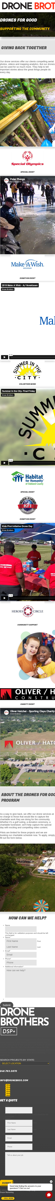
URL (7, 1106)
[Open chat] (48, 1194)
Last (39, 947)
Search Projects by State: (17, 1060)
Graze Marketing (7, 1192)
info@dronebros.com (14, 1080)
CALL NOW (8, 1198)
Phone (8, 959)
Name (7, 925)
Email (7, 951)
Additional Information (14, 967)
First (39, 941)
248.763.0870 (8, 1071)
